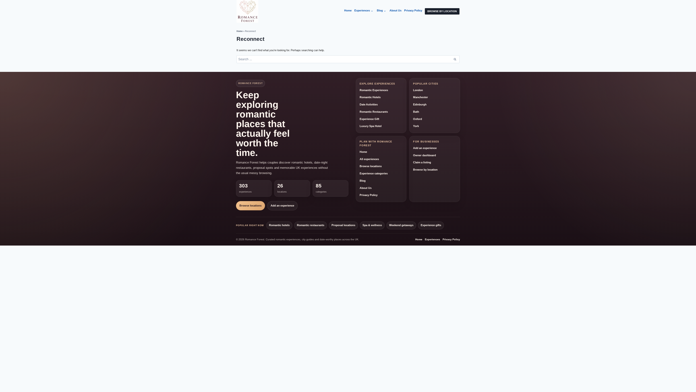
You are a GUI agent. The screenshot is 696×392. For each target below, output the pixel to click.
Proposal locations (343, 225)
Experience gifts (431, 225)
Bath (416, 111)
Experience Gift (369, 119)
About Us (395, 10)
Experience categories (374, 173)
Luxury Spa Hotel (371, 126)
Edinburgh (419, 104)
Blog (380, 10)
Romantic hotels (279, 225)
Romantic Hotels (370, 97)
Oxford (417, 119)
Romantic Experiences (374, 90)
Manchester (420, 97)
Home (348, 10)
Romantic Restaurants (374, 111)
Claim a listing (422, 162)
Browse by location (425, 169)
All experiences (369, 159)
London (418, 90)
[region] (47, 366)
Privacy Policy (413, 10)
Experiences (362, 10)
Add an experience (282, 205)
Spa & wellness (372, 225)
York (416, 126)
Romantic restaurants (310, 225)
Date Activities (369, 104)
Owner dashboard (424, 155)
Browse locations (250, 205)
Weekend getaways (401, 225)
